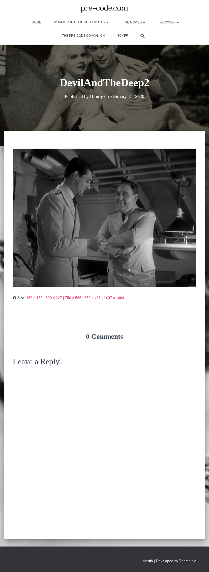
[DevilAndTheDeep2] (104, 218)
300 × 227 (54, 298)
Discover (167, 22)
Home (36, 22)
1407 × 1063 (114, 298)
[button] (107, 22)
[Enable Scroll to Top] (198, 561)
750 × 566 (73, 298)
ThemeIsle (187, 561)
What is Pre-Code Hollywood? (80, 22)
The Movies (132, 22)
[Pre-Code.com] (104, 9)
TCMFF (122, 35)
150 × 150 (34, 298)
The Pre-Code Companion (83, 35)
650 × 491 (92, 298)
